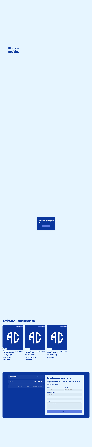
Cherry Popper (75, 428)
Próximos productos (57, 428)
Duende (74, 424)
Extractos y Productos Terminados (60, 426)
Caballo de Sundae (77, 426)
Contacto (43, 434)
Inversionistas (44, 430)
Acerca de (43, 426)
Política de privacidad (16, 441)
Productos (43, 428)
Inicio (42, 424)
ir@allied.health (40, 97)
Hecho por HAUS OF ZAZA (75, 441)
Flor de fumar (55, 424)
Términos (26, 441)
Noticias (43, 432)
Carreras (43, 436)
